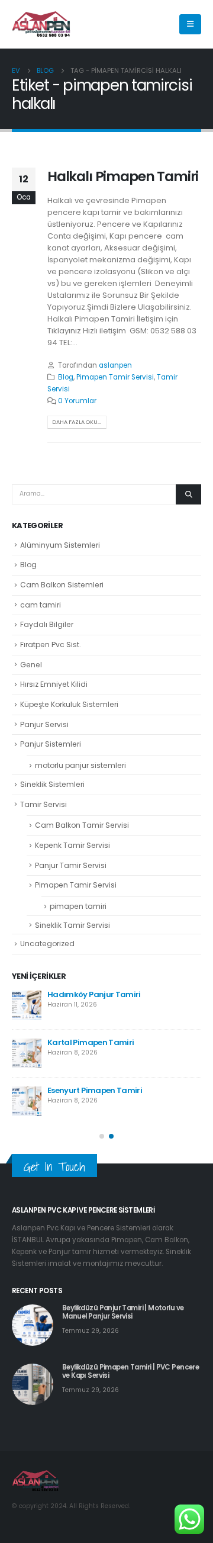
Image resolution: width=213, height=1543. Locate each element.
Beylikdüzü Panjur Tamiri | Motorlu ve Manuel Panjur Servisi (122, 1312)
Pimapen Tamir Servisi (115, 377)
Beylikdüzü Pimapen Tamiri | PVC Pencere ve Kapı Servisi (130, 1371)
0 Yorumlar (77, 401)
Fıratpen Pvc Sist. (50, 644)
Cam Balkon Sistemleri (62, 585)
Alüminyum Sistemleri (60, 545)
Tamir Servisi (43, 804)
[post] (26, 1005)
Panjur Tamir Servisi (70, 865)
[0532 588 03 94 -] (41, 24)
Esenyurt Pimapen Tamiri (94, 1090)
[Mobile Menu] (190, 24)
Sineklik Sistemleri (52, 784)
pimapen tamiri (78, 906)
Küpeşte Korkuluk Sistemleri (69, 704)
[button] (101, 1136)
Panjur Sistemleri (50, 744)
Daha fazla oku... (76, 422)
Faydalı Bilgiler (46, 624)
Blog (65, 377)
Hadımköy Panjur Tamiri (94, 994)
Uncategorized (47, 943)
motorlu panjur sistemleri (80, 765)
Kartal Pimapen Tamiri (90, 1042)
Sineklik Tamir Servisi (72, 925)
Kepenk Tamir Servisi (72, 845)
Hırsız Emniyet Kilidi (54, 684)
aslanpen (115, 365)
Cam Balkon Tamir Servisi (82, 825)
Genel (31, 665)
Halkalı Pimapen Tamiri (122, 176)
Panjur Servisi (44, 724)
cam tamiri (40, 605)
